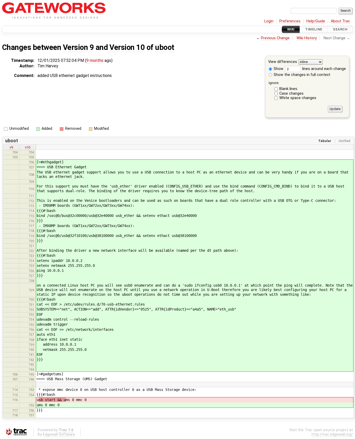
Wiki (291, 29)
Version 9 (78, 47)
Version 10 (127, 47)
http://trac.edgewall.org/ (332, 434)
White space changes (297, 98)
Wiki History (307, 38)
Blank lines (288, 89)
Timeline (313, 29)
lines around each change (323, 69)
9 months (94, 60)
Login (268, 21)
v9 (11, 147)
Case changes (291, 93)
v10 (27, 147)
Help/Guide (315, 21)
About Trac (340, 21)
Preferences (289, 21)
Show (278, 69)
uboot (164, 47)
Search (340, 29)
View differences (282, 62)
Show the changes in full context (301, 75)
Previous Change (275, 38)
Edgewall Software (59, 434)
